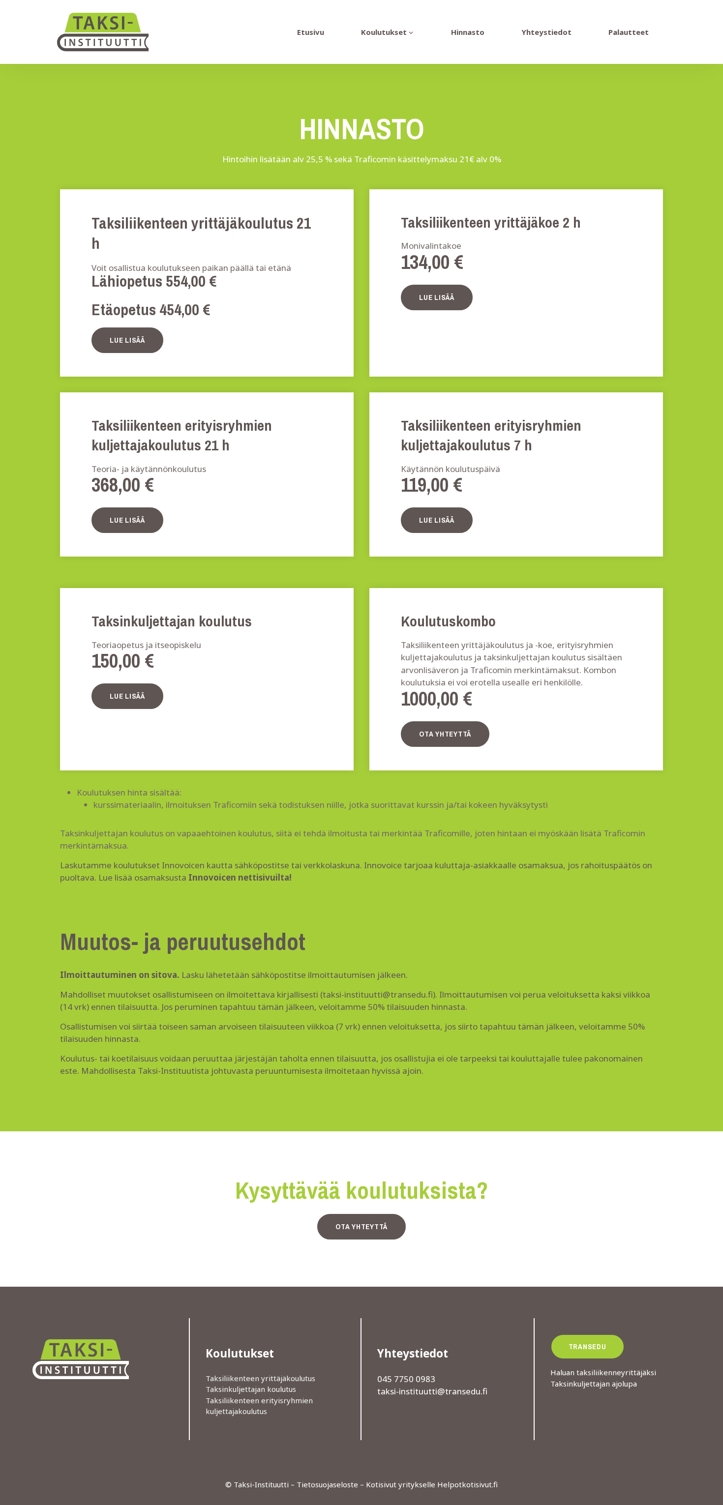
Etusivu (310, 32)
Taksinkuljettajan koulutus (251, 1389)
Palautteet (628, 32)
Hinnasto (467, 32)
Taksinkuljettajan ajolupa (593, 1383)
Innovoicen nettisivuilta (238, 877)
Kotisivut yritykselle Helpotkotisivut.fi (432, 1484)
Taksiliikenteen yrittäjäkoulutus (260, 1378)
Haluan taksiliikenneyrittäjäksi (603, 1372)
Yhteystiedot (546, 32)
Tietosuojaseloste (327, 1484)
